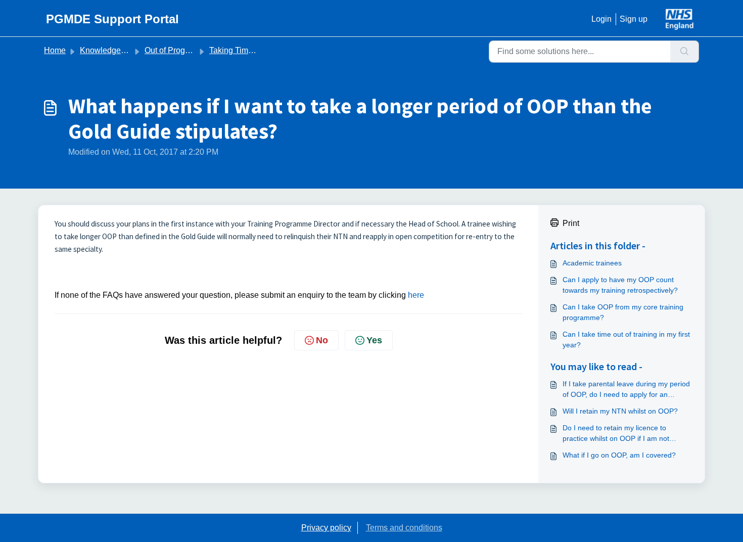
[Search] (684, 51)
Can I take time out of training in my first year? (626, 339)
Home (55, 50)
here (416, 295)
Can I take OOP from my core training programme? (623, 312)
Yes (374, 340)
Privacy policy (326, 527)
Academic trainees (592, 263)
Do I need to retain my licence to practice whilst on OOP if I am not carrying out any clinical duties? (616, 434)
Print (571, 223)
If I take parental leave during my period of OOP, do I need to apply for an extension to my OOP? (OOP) (626, 390)
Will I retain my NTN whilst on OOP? (620, 411)
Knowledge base (110, 50)
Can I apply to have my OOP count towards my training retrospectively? (620, 285)
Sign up (633, 19)
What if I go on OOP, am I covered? (619, 455)
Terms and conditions (404, 527)
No (322, 340)
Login (601, 19)
